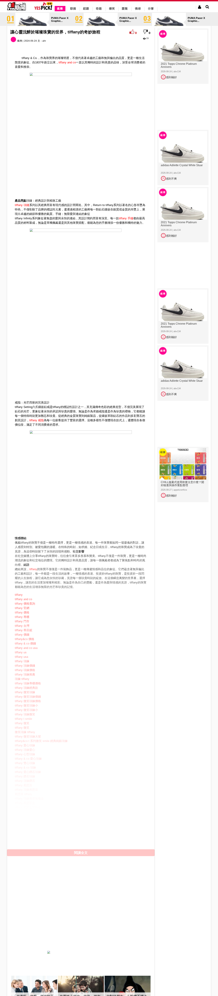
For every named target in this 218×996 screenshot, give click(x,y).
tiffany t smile (23, 718)
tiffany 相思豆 (23, 785)
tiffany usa (21, 656)
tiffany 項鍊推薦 (25, 674)
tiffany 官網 (22, 608)
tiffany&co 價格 (24, 639)
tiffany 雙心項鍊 (25, 763)
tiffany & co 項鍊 (25, 767)
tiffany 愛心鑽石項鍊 (28, 772)
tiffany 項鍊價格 (25, 670)
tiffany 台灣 (22, 625)
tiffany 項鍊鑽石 (25, 780)
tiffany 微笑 (22, 723)
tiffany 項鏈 (22, 205)
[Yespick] (44, 9)
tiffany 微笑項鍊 (25, 692)
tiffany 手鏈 (126, 218)
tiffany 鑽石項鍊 (25, 776)
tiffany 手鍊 (22, 829)
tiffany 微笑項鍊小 (26, 705)
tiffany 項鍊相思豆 (26, 789)
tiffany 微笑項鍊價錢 (28, 696)
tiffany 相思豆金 (25, 803)
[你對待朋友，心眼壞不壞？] (127, 989)
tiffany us (21, 652)
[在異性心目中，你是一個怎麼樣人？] (81, 989)
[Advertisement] (81, 186)
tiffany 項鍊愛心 (25, 749)
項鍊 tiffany (22, 679)
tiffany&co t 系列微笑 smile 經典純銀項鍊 (41, 741)
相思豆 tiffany (23, 794)
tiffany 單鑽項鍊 (25, 825)
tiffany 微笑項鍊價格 (28, 701)
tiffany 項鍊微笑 (25, 714)
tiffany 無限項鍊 (25, 816)
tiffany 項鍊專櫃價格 (28, 683)
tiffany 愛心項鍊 (25, 745)
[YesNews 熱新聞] (16, 11)
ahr (44, 40)
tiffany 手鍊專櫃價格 (28, 847)
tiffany (33, 569)
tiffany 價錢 (22, 634)
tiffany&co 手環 (24, 838)
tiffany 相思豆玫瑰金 (28, 807)
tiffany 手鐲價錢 (25, 843)
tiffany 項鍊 (22, 661)
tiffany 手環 (22, 834)
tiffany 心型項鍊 (25, 754)
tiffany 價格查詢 (25, 603)
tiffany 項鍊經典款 (26, 687)
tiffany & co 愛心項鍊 (28, 758)
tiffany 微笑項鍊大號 (28, 736)
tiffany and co (67, 62)
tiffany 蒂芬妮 (23, 630)
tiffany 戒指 (36, 420)
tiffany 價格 (22, 612)
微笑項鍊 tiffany (25, 732)
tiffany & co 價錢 (25, 643)
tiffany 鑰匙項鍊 (25, 820)
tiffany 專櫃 (22, 617)
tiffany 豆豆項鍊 (25, 811)
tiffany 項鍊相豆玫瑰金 (29, 798)
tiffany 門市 (22, 621)
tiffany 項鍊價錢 (25, 665)
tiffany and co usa (26, 648)
